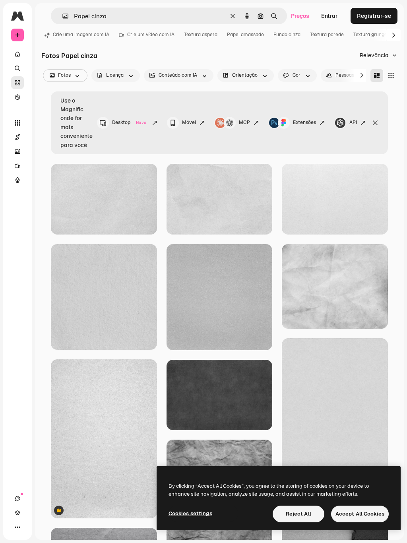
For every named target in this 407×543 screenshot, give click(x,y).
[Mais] (17, 527)
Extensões (304, 122)
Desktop (129, 122)
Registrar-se (374, 15)
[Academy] (17, 512)
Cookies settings (190, 513)
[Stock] (17, 82)
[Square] (391, 75)
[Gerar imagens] (17, 151)
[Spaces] (17, 137)
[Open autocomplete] (62, 16)
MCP (244, 122)
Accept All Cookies (359, 513)
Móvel (189, 122)
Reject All (298, 513)
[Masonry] (376, 75)
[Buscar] (17, 68)
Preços (300, 15)
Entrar (329, 15)
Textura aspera (200, 34)
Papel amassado (245, 34)
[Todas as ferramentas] (17, 122)
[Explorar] (17, 97)
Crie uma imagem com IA (81, 34)
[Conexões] (17, 498)
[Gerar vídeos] (17, 165)
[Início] (17, 54)
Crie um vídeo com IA (150, 34)
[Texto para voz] (17, 180)
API (353, 122)
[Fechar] (375, 123)
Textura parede (327, 34)
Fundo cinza (286, 34)
